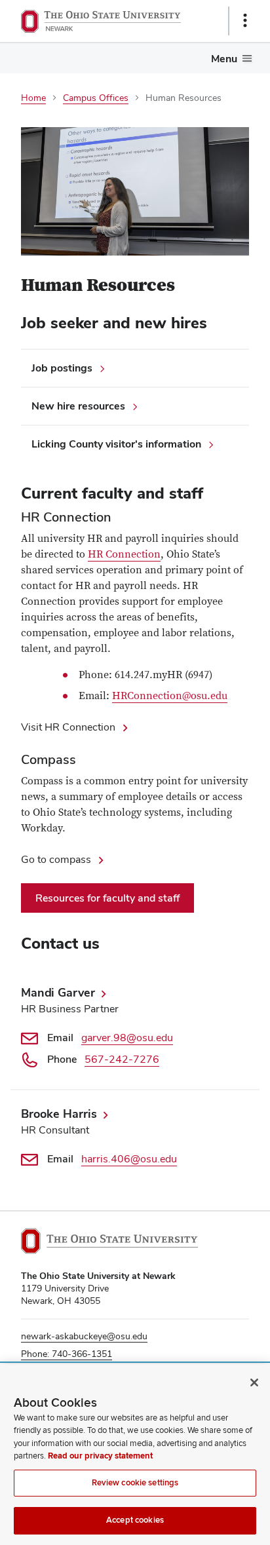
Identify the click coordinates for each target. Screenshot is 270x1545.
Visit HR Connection (68, 727)
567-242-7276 (122, 1059)
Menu (224, 59)
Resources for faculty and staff (107, 898)
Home (33, 98)
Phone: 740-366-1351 (66, 1354)
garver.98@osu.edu (127, 1037)
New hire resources (78, 406)
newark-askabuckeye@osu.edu (84, 1336)
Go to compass (56, 859)
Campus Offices (95, 98)
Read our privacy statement (100, 1456)
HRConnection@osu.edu (169, 695)
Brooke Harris (59, 1113)
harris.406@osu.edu (129, 1159)
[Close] (254, 1382)
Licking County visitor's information (116, 444)
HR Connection (124, 554)
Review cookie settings (135, 1483)
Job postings (61, 368)
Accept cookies (135, 1520)
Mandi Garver (58, 992)
